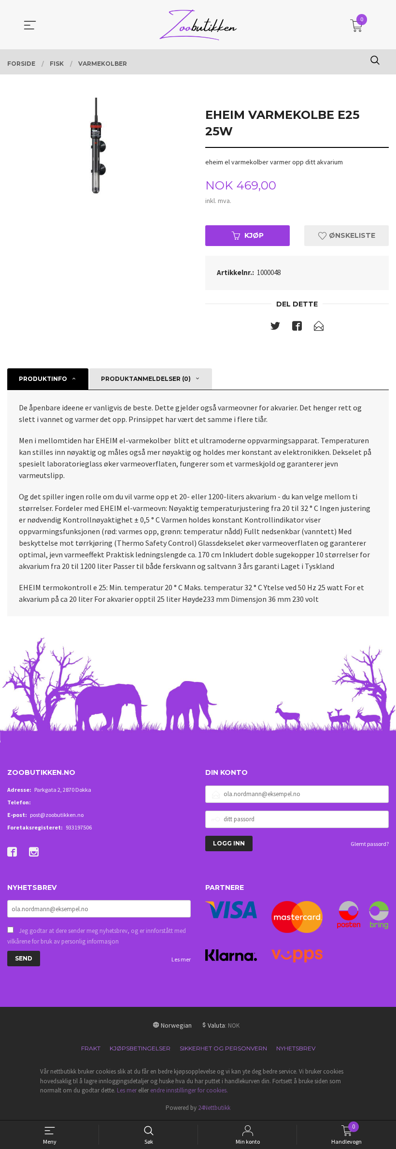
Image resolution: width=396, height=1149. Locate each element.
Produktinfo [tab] (43, 378)
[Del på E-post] (318, 327)
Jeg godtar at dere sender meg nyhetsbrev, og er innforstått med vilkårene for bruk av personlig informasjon (96, 936)
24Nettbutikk (214, 1108)
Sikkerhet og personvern (223, 1048)
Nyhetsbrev (295, 1048)
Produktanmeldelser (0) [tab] (146, 378)
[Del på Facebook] (297, 327)
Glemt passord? (370, 843)
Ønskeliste (351, 235)
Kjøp (254, 235)
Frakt (90, 1048)
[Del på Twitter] (275, 327)
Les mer (181, 959)
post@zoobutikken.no (57, 814)
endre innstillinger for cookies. (189, 1090)
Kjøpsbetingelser (140, 1048)
